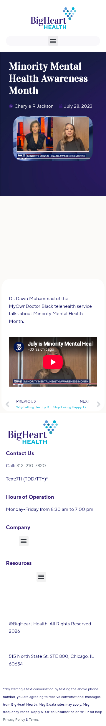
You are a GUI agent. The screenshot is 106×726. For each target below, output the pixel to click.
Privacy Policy (14, 719)
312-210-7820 (31, 466)
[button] (53, 41)
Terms (33, 719)
